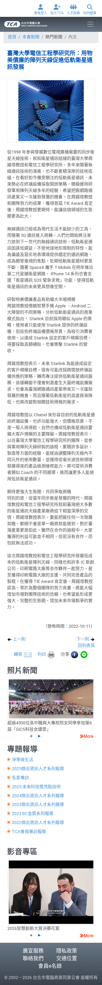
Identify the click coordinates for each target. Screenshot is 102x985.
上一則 (19, 639)
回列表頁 (86, 645)
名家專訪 (20, 777)
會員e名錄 (50, 966)
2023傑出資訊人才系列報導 (38, 804)
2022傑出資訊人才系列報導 (38, 822)
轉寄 (18, 654)
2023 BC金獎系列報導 (32, 813)
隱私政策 (66, 951)
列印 (42, 654)
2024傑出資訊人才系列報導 (38, 795)
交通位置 (66, 958)
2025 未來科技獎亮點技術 (36, 786)
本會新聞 (30, 36)
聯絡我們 (33, 958)
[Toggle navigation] (90, 24)
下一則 (83, 639)
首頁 (12, 36)
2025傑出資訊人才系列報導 (38, 768)
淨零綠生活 (22, 759)
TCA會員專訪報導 (29, 831)
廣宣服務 (33, 951)
